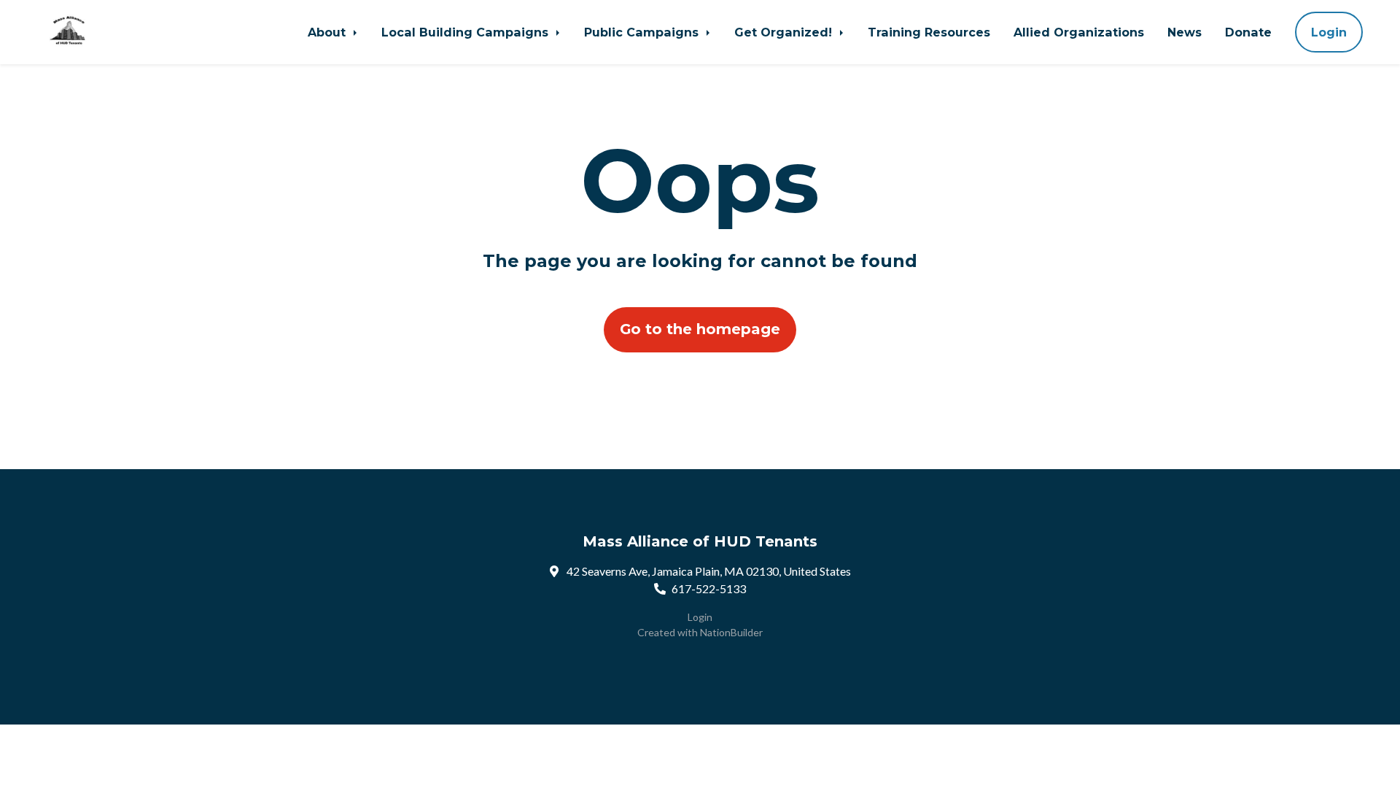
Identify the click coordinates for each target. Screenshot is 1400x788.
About (328, 32)
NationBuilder (731, 632)
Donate (1248, 32)
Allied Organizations (1079, 32)
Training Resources (929, 32)
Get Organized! (785, 32)
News (1184, 32)
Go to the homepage (700, 329)
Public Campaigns (643, 32)
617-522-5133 (709, 588)
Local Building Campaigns (466, 32)
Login (1329, 32)
